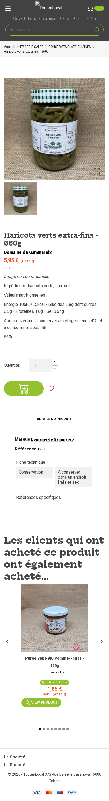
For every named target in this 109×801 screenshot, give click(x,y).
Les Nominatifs (54, 672)
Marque (22, 439)
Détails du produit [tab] (54, 419)
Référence (26, 449)
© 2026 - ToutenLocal (26, 774)
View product (44, 702)
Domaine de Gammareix (28, 252)
